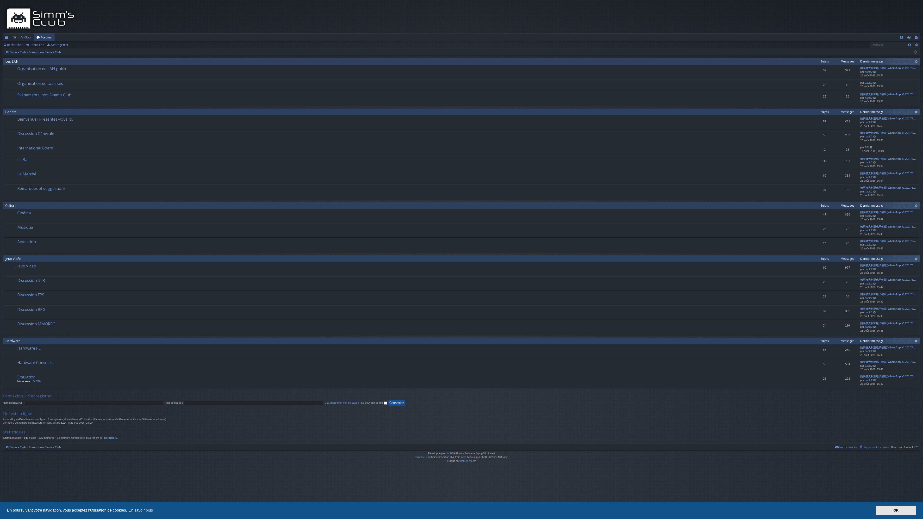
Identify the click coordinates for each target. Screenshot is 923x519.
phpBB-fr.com (468, 460)
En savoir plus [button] (141, 510)
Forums (46, 37)
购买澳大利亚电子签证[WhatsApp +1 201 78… (888, 68)
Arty (463, 457)
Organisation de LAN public (42, 68)
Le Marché (26, 174)
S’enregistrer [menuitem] (917, 38)
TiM (867, 147)
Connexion (37, 45)
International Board (35, 148)
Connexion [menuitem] (910, 38)
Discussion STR (31, 280)
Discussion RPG (31, 309)
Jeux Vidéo (13, 258)
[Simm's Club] (42, 18)
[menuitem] (901, 37)
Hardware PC (29, 348)
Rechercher (15, 45)
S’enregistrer (59, 45)
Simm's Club (22, 37)
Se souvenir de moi (372, 402)
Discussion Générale (35, 133)
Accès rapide (7, 38)
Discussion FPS (30, 294)
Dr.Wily (37, 381)
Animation (26, 241)
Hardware (12, 341)
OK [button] (895, 510)
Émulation (26, 377)
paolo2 (869, 71)
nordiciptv (110, 437)
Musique (25, 227)
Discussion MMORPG (36, 324)
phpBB (450, 453)
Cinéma (24, 213)
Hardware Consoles (35, 362)
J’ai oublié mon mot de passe (342, 402)
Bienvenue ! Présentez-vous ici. (45, 119)
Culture (10, 205)
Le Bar (23, 159)
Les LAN (12, 61)
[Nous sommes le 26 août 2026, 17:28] (915, 52)
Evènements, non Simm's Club (44, 95)
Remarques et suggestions (41, 188)
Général (11, 112)
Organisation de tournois (40, 83)
